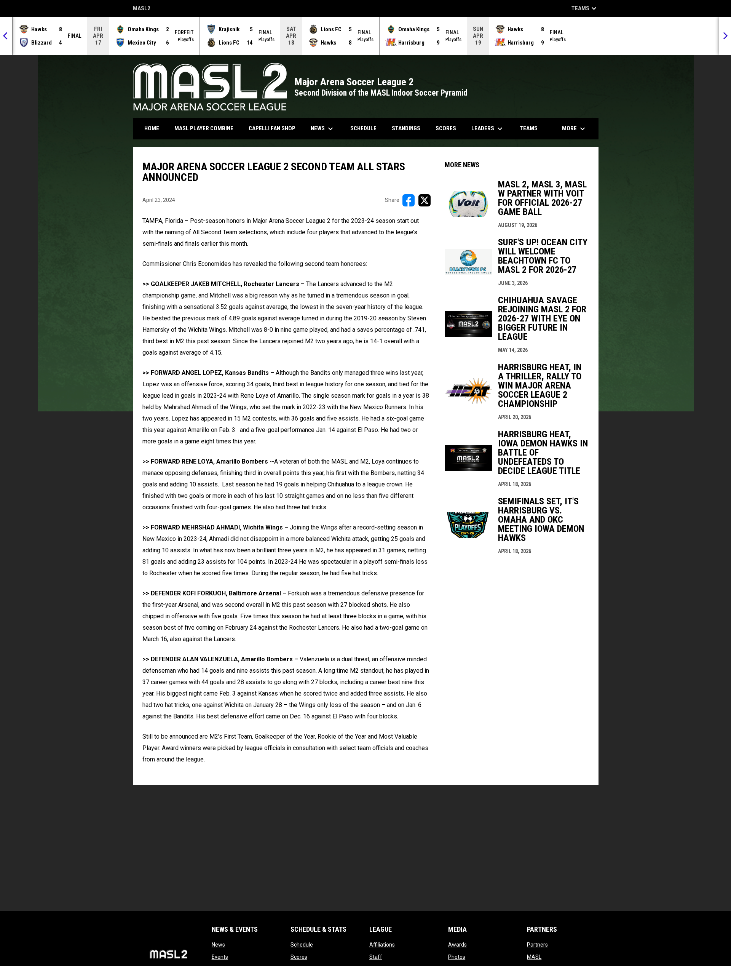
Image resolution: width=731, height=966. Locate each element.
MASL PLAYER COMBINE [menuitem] (206, 128)
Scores (298, 957)
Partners (537, 945)
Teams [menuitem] (529, 128)
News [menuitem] (323, 128)
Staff (375, 957)
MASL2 (141, 9)
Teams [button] (585, 8)
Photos (456, 957)
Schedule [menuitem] (363, 128)
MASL (534, 957)
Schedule (301, 945)
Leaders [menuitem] (487, 128)
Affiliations (382, 945)
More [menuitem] (574, 128)
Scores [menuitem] (446, 128)
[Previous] (6, 36)
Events (220, 957)
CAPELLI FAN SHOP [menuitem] (275, 128)
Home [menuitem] (151, 128)
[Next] (725, 36)
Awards (457, 945)
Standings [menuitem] (406, 128)
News (218, 945)
